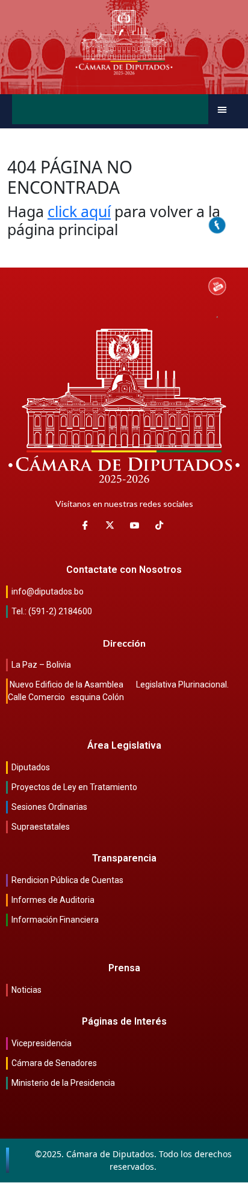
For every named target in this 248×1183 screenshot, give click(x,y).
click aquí (79, 211)
